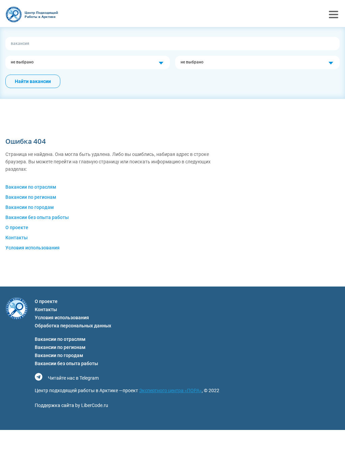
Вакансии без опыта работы (37, 217)
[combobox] (87, 62)
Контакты (16, 237)
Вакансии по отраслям (30, 187)
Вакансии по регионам (30, 197)
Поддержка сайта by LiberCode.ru (71, 405)
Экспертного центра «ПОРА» (170, 390)
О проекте (16, 227)
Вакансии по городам (29, 207)
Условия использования (32, 247)
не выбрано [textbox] (22, 62)
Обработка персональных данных (73, 325)
